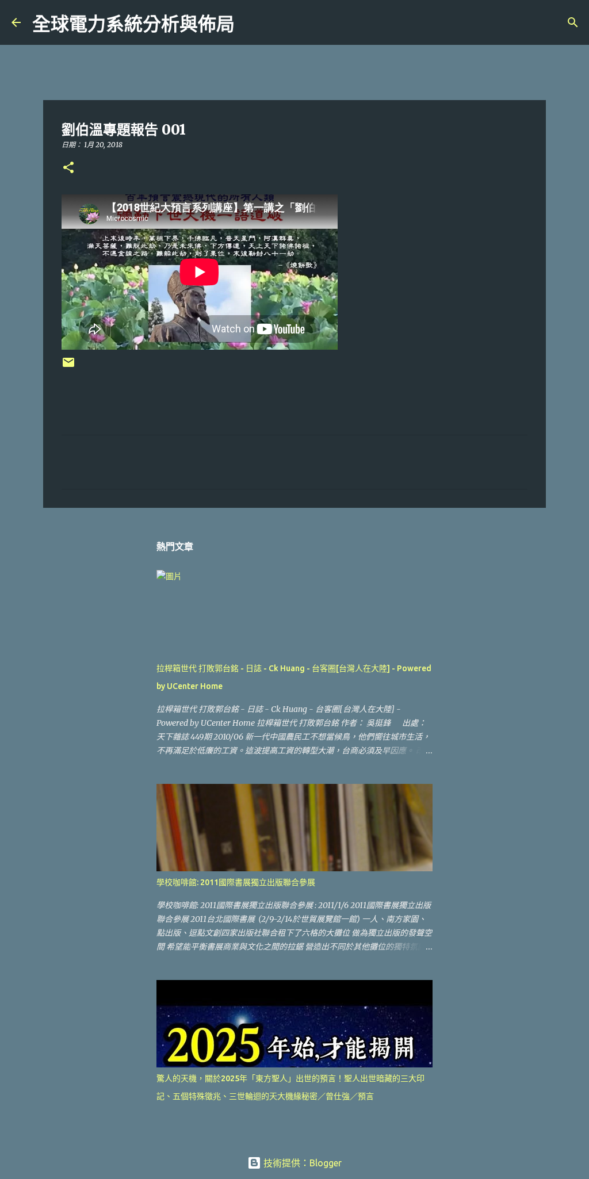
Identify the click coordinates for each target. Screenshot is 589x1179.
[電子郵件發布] (68, 366)
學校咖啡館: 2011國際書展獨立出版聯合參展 (235, 882)
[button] (68, 168)
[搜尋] (251, 22)
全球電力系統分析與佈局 (133, 24)
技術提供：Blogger (301, 1163)
